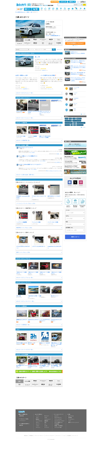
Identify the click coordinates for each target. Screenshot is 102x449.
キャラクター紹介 (58, 427)
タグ (45, 424)
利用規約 (31, 435)
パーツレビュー (43, 40)
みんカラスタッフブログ (59, 420)
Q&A (43, 43)
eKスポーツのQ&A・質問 (22, 145)
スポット (37, 422)
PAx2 (75, 108)
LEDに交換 (18, 295)
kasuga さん (30, 274)
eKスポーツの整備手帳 (21, 122)
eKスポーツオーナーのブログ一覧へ (24, 349)
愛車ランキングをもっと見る (23, 252)
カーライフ (46, 427)
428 (32, 37)
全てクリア (59, 49)
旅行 (74, 125)
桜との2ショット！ (55, 295)
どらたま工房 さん (31, 298)
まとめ (45, 425)
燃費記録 (35, 43)
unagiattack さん (19, 112)
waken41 (44, 70)
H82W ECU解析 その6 (20, 343)
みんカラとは (71, 415)
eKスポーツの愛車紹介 (21, 306)
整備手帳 (51, 40)
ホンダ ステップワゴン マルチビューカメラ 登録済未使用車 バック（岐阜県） (78, 79)
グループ (37, 424)
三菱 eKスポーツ (74, 51)
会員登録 (70, 417)
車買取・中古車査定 (59, 425)
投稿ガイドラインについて (73, 422)
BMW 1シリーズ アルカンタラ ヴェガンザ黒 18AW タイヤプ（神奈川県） (78, 67)
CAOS (74, 118)
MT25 (70, 118)
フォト (58, 40)
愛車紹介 (35, 40)
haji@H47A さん (54, 274)
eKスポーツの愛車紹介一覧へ (23, 324)
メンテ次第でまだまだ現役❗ (48, 75)
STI (71, 125)
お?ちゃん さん (19, 297)
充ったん (49, 88)
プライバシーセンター (49, 435)
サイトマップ (75, 435)
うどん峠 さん (18, 274)
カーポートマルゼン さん (44, 344)
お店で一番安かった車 (21, 75)
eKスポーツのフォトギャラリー (23, 282)
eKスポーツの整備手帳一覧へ (23, 140)
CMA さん (29, 344)
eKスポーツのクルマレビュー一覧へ (24, 92)
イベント (37, 415)
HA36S (66, 118)
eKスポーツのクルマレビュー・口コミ (25, 53)
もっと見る (83, 114)
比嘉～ (58, 153)
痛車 (40, 295)
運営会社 (26, 435)
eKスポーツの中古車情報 (22, 354)
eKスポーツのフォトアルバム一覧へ (24, 277)
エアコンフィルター (81, 122)
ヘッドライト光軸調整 (32, 136)
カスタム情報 (27, 40)
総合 (19, 40)
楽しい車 (37, 56)
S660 (74, 122)
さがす (45, 417)
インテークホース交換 (20, 136)
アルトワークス (68, 120)
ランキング (19, 43)
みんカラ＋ (57, 415)
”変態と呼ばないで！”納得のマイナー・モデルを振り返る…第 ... (56, 344)
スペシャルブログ (58, 419)
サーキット (38, 427)
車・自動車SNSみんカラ (20, 12)
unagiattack (25, 88)
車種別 (28, 12)
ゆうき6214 (57, 162)
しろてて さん (18, 137)
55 (53, 34)
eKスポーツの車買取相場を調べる (53, 35)
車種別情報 (21, 415)
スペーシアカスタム (77, 120)
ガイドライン (58, 435)
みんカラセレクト (58, 417)
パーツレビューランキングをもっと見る (25, 203)
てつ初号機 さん (42, 297)
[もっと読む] (32, 152)
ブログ (17, 329)
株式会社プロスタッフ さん (56, 126)
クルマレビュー (27, 43)
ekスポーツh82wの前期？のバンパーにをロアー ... (31, 164)
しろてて (75, 92)
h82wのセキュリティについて (26, 147)
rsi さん (29, 113)
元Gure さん (53, 297)
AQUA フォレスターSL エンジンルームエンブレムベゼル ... (45, 112)
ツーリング (67, 125)
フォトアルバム (39, 420)
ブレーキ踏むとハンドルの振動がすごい (28, 156)
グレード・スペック (51, 44)
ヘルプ (78, 1)
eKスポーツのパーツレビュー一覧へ (24, 117)
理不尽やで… (30, 343)
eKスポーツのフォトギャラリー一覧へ (25, 301)
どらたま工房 (76, 87)
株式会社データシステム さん (56, 101)
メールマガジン (71, 419)
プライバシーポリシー (39, 435)
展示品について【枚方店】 (44, 343)
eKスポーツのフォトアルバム (23, 258)
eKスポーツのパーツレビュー (23, 97)
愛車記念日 (79, 118)
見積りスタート (75, 236)
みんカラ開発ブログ (59, 422)
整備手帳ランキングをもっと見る (24, 227)
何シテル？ (46, 415)
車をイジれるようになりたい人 (53, 170)
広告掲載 (69, 435)
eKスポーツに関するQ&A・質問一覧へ (25, 174)
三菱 (31, 12)
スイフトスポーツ (68, 122)
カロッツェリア (80, 125)
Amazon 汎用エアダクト (21, 111)
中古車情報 (58, 43)
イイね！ (37, 425)
